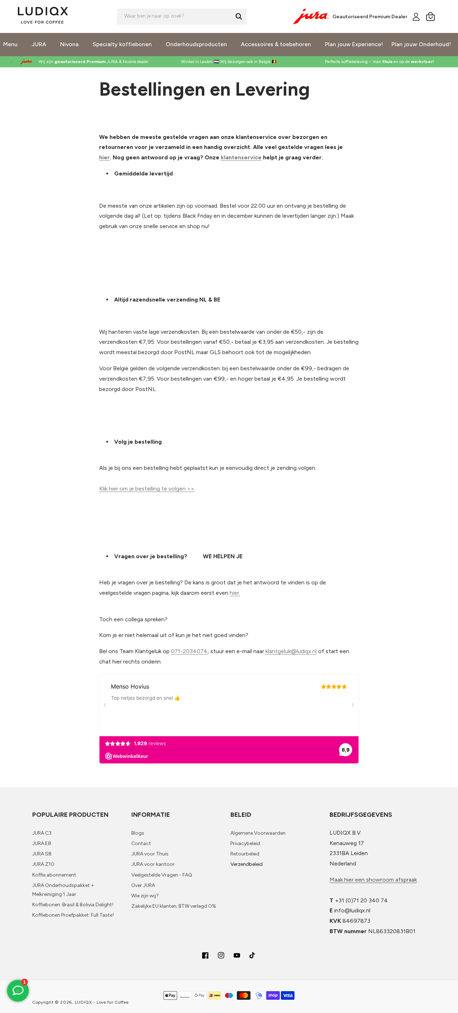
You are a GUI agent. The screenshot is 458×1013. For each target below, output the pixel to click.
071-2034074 (189, 651)
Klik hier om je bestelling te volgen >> (146, 488)
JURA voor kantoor (153, 864)
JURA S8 (42, 854)
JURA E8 (41, 843)
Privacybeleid (245, 843)
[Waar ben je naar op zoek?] (239, 16)
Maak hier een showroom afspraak (373, 879)
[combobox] (182, 17)
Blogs (137, 833)
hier (104, 157)
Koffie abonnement (54, 875)
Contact (141, 843)
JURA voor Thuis (150, 854)
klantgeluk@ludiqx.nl (291, 651)
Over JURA (143, 885)
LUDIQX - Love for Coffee (102, 1002)
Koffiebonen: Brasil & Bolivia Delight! (72, 905)
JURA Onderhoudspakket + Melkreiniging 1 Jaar (63, 889)
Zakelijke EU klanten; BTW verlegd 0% (173, 906)
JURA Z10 (43, 864)
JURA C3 (42, 833)
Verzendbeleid (246, 864)
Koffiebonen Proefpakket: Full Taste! (73, 915)
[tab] (229, 720)
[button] (430, 16)
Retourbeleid (244, 854)
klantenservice (241, 157)
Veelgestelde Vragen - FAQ (161, 875)
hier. (235, 592)
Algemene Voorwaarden (258, 833)
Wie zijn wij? (145, 896)
